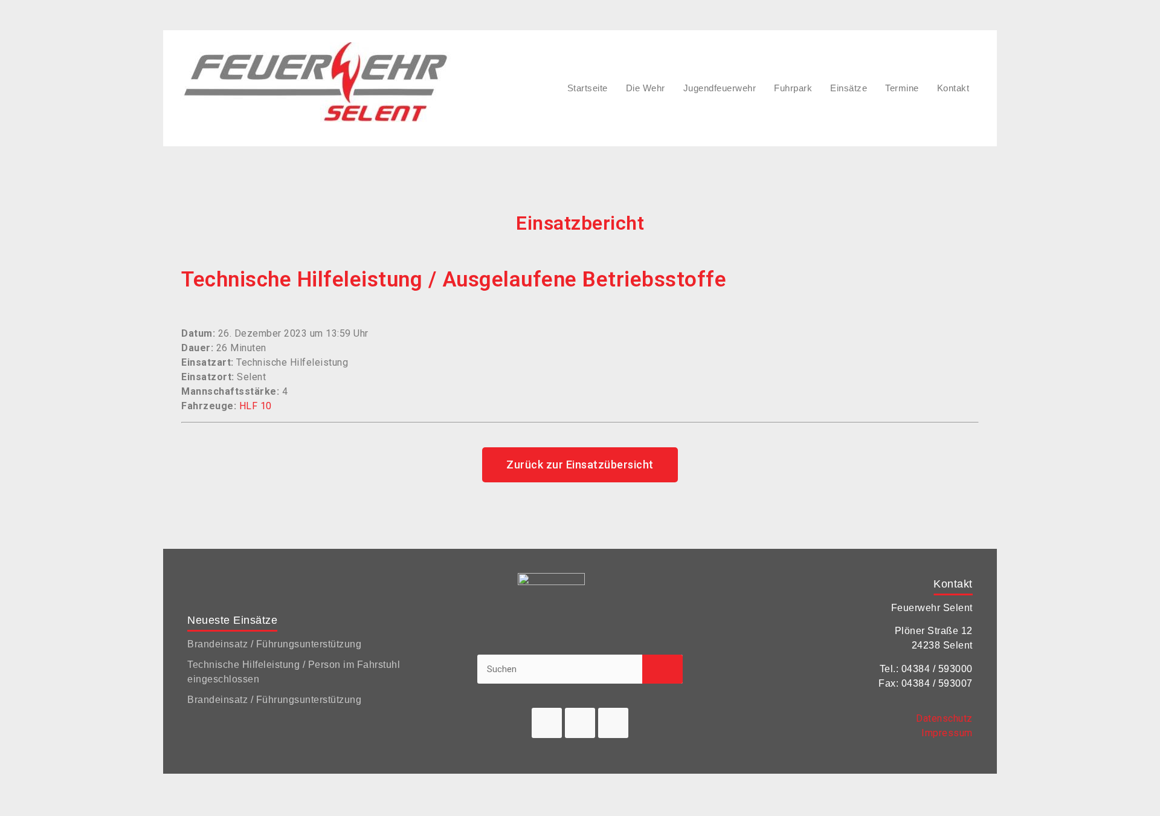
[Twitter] (580, 723)
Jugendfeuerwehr (719, 88)
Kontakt (953, 88)
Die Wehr (645, 88)
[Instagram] (613, 723)
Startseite (587, 88)
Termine (902, 88)
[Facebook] (547, 723)
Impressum (947, 733)
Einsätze (848, 88)
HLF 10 (255, 406)
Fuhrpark (793, 88)
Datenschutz (944, 718)
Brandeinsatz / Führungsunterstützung (274, 644)
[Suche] (662, 669)
